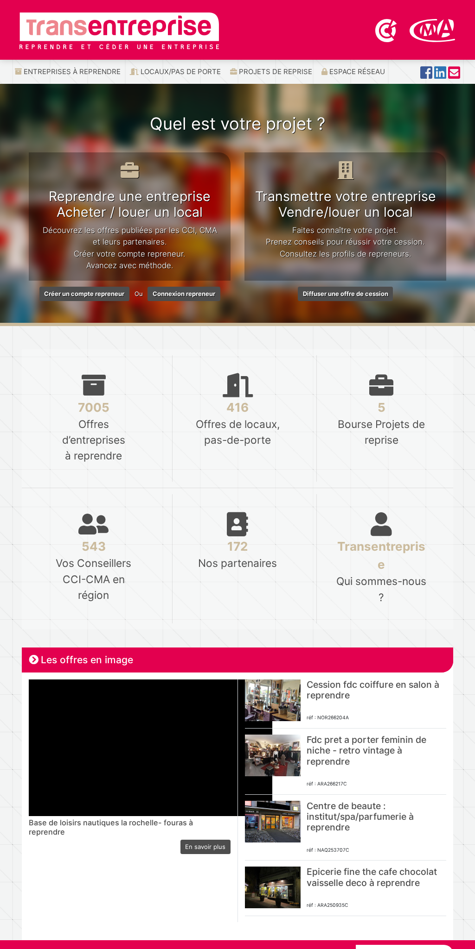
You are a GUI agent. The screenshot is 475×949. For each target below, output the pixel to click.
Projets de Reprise (274, 71)
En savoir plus (205, 846)
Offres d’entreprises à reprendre (93, 431)
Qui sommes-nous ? (381, 571)
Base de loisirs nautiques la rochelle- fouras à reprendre (111, 827)
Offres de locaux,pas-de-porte (238, 423)
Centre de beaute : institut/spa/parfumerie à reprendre (360, 816)
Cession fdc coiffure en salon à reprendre (373, 690)
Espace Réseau (356, 71)
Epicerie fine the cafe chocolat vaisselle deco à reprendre (372, 877)
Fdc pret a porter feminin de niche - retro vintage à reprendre (366, 750)
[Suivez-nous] (426, 75)
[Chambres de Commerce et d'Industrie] (386, 29)
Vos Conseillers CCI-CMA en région (93, 570)
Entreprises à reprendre (71, 71)
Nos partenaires (237, 554)
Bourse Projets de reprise (381, 423)
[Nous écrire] (454, 75)
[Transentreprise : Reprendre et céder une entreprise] (119, 30)
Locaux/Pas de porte (180, 71)
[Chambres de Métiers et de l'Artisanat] (433, 29)
